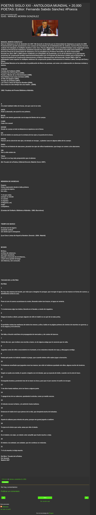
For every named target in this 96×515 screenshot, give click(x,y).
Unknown (5, 506)
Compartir (5, 482)
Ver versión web (45, 501)
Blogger (51, 513)
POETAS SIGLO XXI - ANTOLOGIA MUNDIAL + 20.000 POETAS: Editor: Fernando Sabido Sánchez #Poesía (41, 7)
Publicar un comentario (10, 491)
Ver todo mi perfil (5, 509)
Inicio (45, 497)
